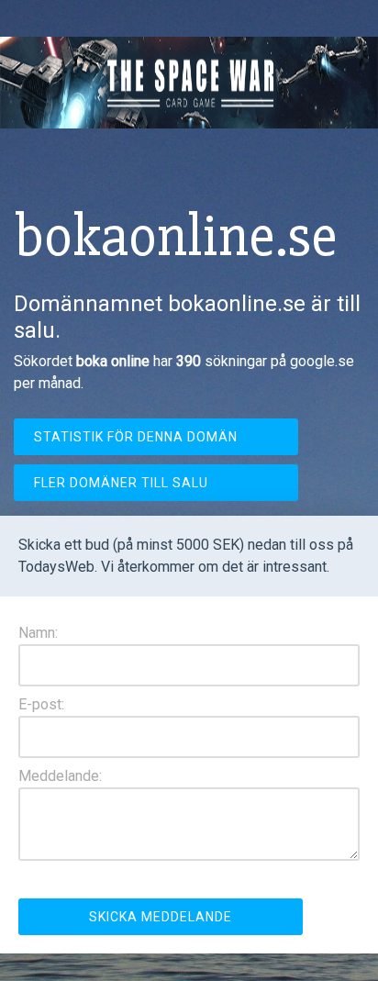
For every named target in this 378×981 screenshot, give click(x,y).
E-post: (41, 704)
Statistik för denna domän (136, 436)
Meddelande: (60, 776)
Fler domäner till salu (121, 482)
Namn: (38, 632)
